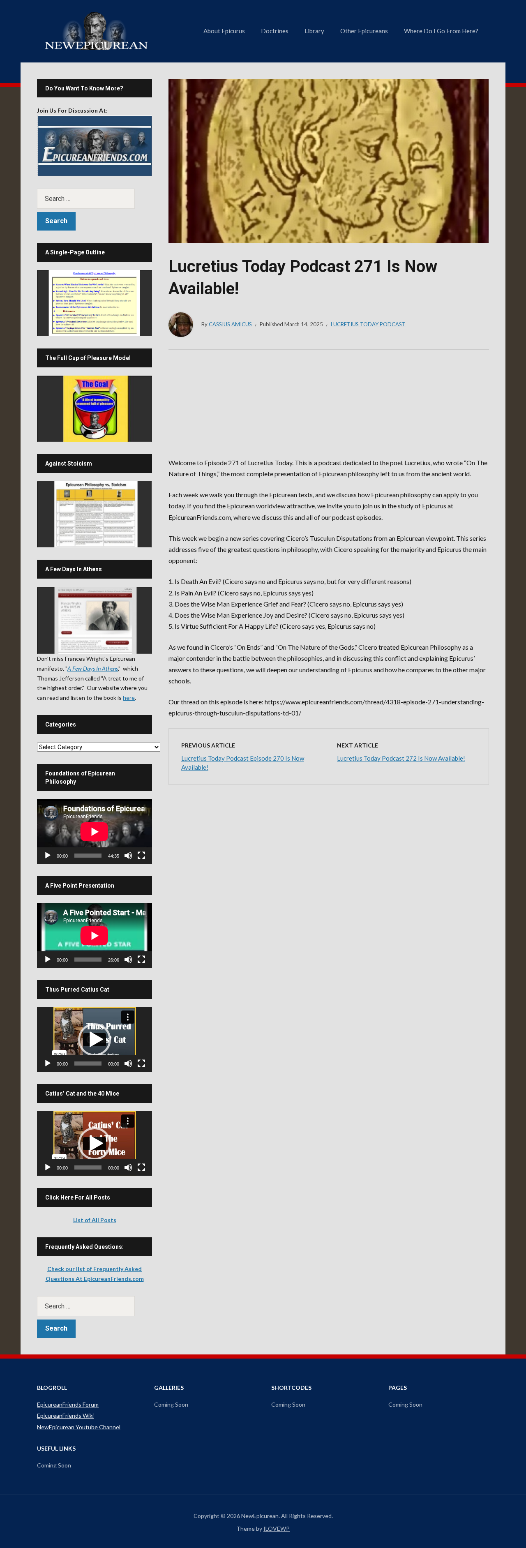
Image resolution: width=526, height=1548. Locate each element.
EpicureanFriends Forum (68, 1404)
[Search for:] (94, 199)
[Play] (48, 855)
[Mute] (128, 855)
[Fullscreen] (141, 855)
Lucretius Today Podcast (368, 324)
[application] (94, 831)
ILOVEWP (276, 1528)
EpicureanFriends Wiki (65, 1415)
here (129, 697)
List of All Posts (94, 1219)
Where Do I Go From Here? (441, 31)
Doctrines (274, 31)
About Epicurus (224, 31)
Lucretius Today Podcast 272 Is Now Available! (401, 758)
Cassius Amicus (230, 324)
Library (314, 31)
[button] (94, 1039)
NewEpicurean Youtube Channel (78, 1426)
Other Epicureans (364, 31)
